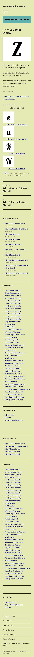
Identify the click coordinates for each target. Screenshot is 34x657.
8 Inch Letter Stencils (13, 316)
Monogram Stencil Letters (14, 376)
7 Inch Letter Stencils (13, 314)
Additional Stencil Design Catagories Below (16, 645)
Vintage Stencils (9, 616)
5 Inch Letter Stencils (13, 309)
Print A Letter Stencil (12, 244)
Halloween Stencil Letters (14, 363)
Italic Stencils (7, 625)
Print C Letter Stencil (12, 255)
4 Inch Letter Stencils (13, 306)
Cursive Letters (10, 350)
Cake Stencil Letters (12, 332)
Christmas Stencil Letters (14, 345)
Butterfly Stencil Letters (14, 329)
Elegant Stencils (9, 639)
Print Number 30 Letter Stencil (16, 260)
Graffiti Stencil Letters (13, 355)
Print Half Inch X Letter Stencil (16, 273)
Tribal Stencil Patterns (13, 394)
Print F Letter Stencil (12, 239)
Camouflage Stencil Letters (15, 335)
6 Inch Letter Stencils (13, 311)
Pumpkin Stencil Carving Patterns (18, 389)
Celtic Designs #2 (11, 340)
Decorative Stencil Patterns (15, 175)
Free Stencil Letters (14, 6)
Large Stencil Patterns (13, 368)
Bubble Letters (10, 327)
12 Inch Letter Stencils (13, 298)
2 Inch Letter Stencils (13, 301)
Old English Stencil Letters (15, 384)
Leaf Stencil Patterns (12, 371)
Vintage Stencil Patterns (14, 400)
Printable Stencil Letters (14, 387)
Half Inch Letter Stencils (14, 361)
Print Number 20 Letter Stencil (16, 229)
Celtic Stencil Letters (12, 342)
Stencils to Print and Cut (14, 392)
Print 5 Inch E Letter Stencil (15, 224)
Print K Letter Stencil (12, 234)
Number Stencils (11, 381)
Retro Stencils (8, 621)
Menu (6, 12)
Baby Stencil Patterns (13, 322)
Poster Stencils (8, 630)
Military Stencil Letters (13, 374)
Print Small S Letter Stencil (15, 250)
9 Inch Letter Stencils (13, 319)
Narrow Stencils (9, 634)
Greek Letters (10, 358)
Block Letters (10, 324)
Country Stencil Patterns (14, 348)
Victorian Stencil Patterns (14, 397)
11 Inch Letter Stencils (13, 296)
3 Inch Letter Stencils (13, 303)
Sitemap (8, 418)
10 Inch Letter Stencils (13, 293)
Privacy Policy (10, 415)
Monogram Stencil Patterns (15, 379)
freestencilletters (13, 173)
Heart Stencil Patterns (13, 366)
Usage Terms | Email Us (14, 420)
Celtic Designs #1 (11, 337)
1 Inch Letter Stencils (12, 290)
